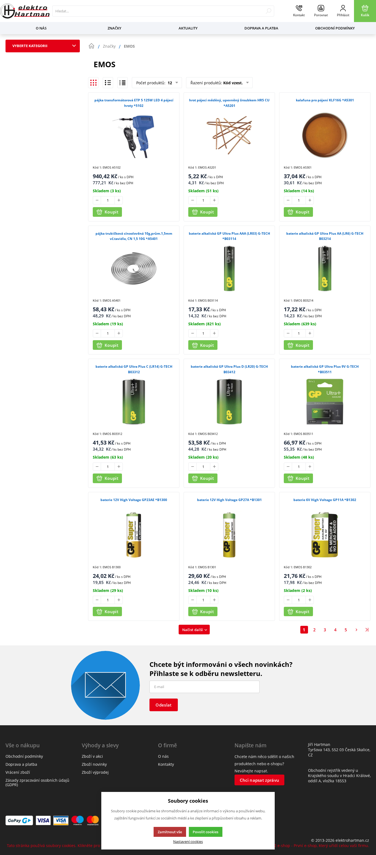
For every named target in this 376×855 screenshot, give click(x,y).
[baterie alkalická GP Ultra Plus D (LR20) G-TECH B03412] (229, 401)
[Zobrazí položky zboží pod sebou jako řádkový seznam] (108, 82)
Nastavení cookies (188, 841)
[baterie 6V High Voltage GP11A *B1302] (325, 535)
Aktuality (188, 28)
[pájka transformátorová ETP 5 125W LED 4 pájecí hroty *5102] (134, 135)
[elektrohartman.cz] (25, 11)
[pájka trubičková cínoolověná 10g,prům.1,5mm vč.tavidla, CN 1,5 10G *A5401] (134, 268)
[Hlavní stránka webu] (91, 46)
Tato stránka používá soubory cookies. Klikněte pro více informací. (67, 845)
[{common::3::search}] (268, 11)
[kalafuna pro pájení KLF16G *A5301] (325, 135)
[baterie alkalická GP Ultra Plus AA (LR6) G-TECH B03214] (325, 268)
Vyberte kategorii (29, 45)
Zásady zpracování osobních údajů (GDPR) (37, 782)
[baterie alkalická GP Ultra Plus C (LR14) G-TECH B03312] (134, 401)
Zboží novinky (94, 764)
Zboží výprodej (95, 772)
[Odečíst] (97, 200)
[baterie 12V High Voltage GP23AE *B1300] (134, 535)
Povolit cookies (205, 831)
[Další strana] (356, 630)
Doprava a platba (261, 28)
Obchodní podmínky (335, 28)
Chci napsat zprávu (259, 780)
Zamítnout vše (170, 831)
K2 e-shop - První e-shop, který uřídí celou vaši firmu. (320, 845)
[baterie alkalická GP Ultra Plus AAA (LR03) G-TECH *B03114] (229, 268)
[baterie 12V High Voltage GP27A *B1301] (229, 535)
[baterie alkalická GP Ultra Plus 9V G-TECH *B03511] (325, 401)
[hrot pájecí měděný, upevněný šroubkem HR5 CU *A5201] (229, 135)
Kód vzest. (233, 82)
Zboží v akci (92, 756)
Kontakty (166, 764)
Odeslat (163, 705)
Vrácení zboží (18, 772)
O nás (41, 28)
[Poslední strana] (367, 630)
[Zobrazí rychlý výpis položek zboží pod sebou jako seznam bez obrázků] (122, 82)
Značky (114, 28)
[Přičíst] (119, 200)
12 (169, 82)
